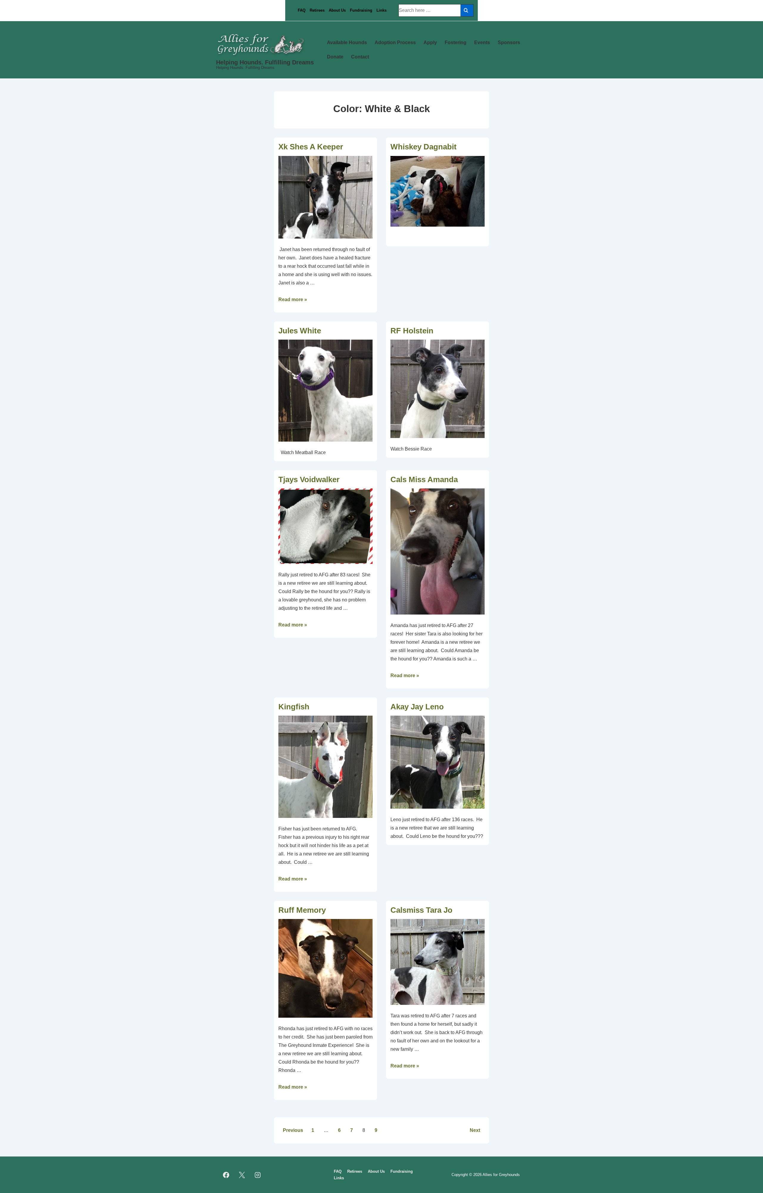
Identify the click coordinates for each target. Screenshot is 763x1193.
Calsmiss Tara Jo (421, 910)
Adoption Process (395, 42)
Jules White (299, 330)
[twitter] (242, 1175)
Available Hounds (347, 42)
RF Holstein (411, 330)
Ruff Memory (302, 910)
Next (475, 1130)
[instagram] (257, 1175)
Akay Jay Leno (417, 706)
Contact (360, 56)
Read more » (292, 299)
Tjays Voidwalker (308, 479)
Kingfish (293, 706)
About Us (337, 10)
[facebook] (226, 1175)
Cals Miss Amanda (424, 479)
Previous (293, 1130)
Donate (335, 56)
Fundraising (361, 10)
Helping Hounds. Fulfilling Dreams (265, 62)
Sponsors (509, 42)
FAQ (301, 10)
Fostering (455, 42)
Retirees (317, 10)
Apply (430, 42)
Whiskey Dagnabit (423, 146)
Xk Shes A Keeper (310, 146)
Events (482, 42)
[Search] (466, 10)
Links (381, 10)
